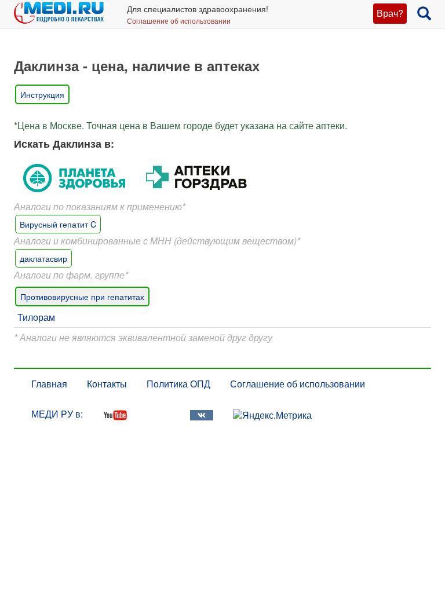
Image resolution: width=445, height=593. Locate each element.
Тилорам (36, 317)
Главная (49, 383)
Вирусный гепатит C (58, 224)
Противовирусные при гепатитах (82, 296)
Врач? (390, 13)
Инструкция (42, 94)
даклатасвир (43, 258)
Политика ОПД (178, 383)
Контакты (107, 383)
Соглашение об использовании (179, 20)
